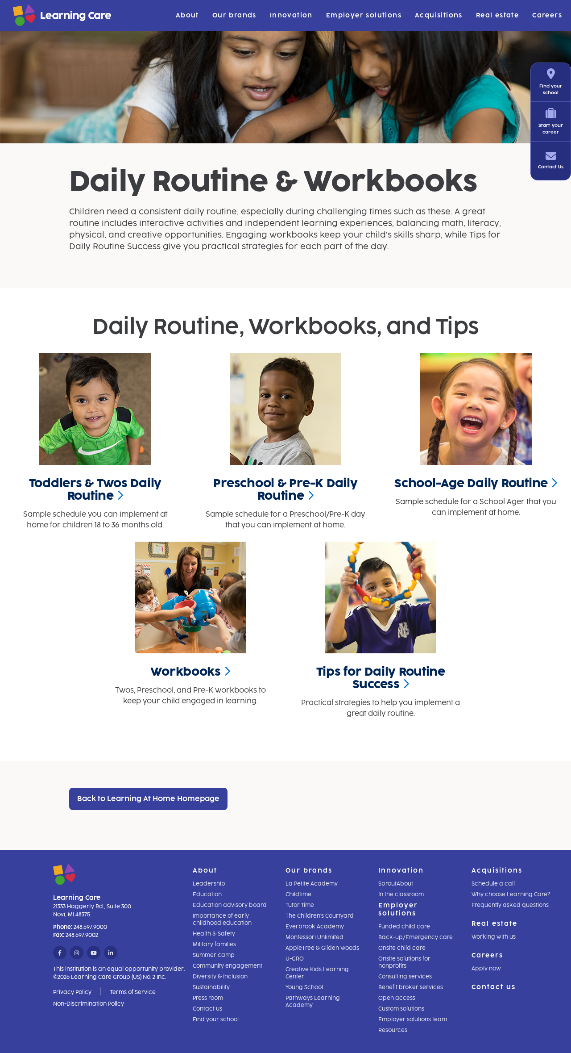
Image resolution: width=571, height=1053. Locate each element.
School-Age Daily (471, 483)
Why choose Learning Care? (511, 894)
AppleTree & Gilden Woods (322, 948)
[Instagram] (76, 953)
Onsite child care (402, 948)
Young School (304, 987)
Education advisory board (230, 905)
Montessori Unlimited (314, 937)
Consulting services (405, 977)
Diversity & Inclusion (220, 977)
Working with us (494, 937)
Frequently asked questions (510, 905)
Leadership (209, 884)
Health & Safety (214, 934)
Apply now (486, 968)
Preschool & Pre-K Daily (285, 489)
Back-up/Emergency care (415, 937)
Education (207, 894)
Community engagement (227, 966)
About (187, 15)
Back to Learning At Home (148, 798)
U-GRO (295, 959)
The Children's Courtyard (320, 916)
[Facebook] (59, 953)
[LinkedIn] (110, 953)
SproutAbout (395, 884)
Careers (547, 15)
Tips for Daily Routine (380, 677)
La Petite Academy (312, 884)
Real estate (497, 15)
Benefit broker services (410, 987)
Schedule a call (493, 884)
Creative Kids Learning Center (317, 973)
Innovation (291, 15)
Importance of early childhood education (222, 919)
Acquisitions (439, 15)
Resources (392, 1030)
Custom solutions (401, 1009)
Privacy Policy (72, 992)
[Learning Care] (40, 16)
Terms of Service (133, 992)
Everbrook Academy (315, 926)
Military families (214, 944)
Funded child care (404, 926)
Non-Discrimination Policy (88, 1004)
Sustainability (211, 987)
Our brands (234, 15)
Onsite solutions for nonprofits (404, 962)
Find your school (216, 1019)
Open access (396, 998)
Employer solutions (363, 15)
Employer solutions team (412, 1019)
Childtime (298, 894)
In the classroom (401, 894)
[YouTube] (93, 953)
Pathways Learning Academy (313, 1001)
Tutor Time (300, 905)
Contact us (207, 1009)
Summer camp (214, 955)
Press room (208, 998)
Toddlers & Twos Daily (95, 489)
